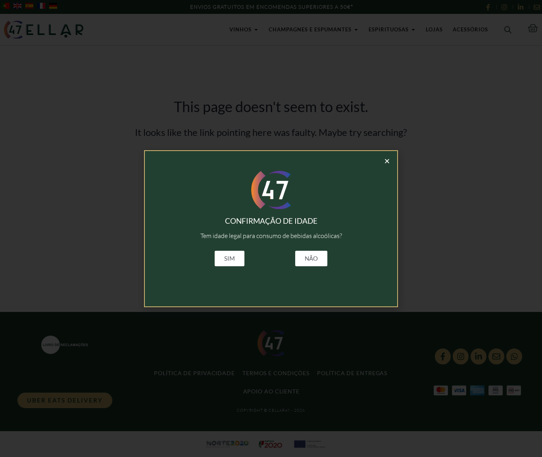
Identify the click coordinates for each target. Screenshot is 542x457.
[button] (387, 161)
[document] (271, 228)
